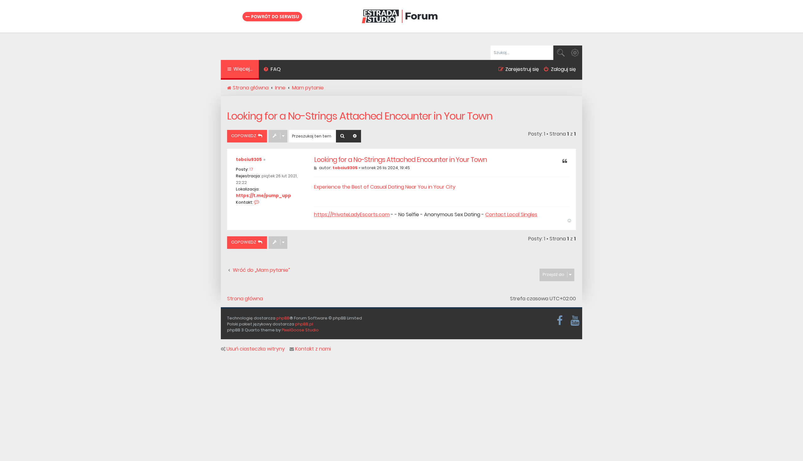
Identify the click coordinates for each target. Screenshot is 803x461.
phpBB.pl (304, 324)
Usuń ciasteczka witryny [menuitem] (255, 349)
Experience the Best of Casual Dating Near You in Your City (384, 186)
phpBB (283, 318)
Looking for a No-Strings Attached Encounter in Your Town (359, 116)
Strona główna (245, 298)
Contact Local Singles (511, 214)
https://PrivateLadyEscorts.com (352, 214)
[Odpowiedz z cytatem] (565, 162)
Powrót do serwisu (274, 16)
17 (251, 169)
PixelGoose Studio (300, 330)
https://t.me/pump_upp (263, 196)
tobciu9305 (249, 160)
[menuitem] (272, 70)
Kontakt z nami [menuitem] (313, 349)
